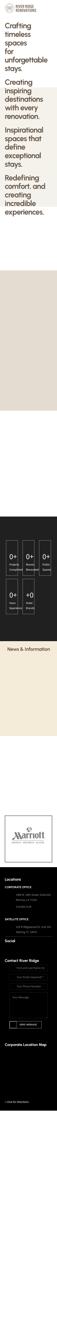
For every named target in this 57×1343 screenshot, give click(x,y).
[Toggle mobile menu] (51, 5)
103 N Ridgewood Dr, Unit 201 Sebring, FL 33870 (33, 929)
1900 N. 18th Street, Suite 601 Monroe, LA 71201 (33, 897)
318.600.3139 (23, 907)
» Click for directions (17, 1102)
